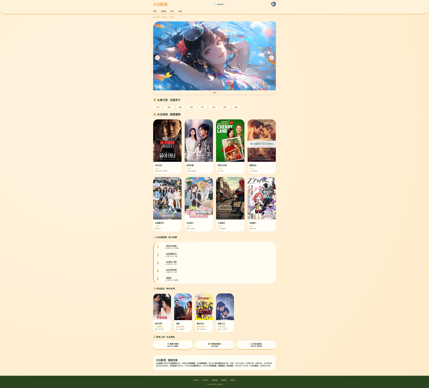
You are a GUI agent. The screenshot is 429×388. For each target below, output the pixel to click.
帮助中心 (233, 380)
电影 (155, 11)
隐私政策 (214, 380)
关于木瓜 (195, 380)
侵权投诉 (224, 380)
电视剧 (163, 11)
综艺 (172, 11)
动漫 (180, 11)
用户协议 (205, 380)
